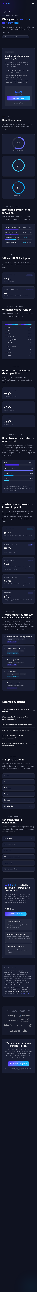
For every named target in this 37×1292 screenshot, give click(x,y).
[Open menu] (33, 3)
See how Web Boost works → (15, 913)
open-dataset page (23, 993)
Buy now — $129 (18, 98)
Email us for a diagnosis (18, 1064)
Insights (4, 12)
